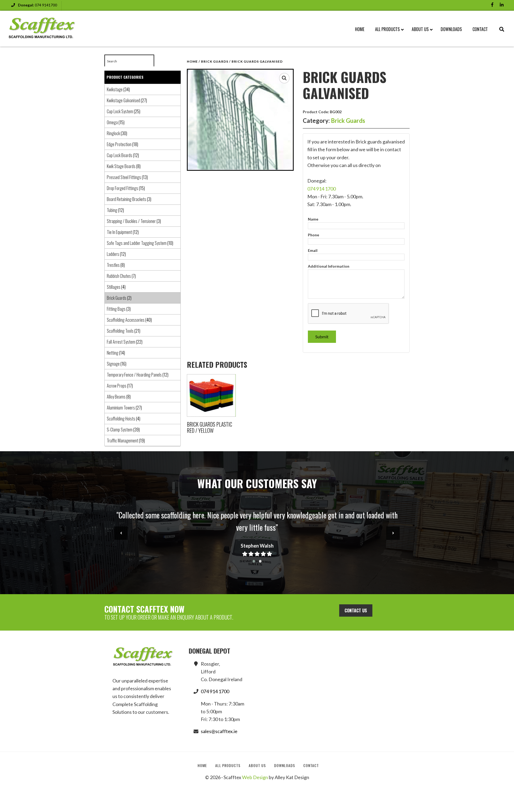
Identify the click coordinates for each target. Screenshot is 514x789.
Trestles (113, 265)
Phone (313, 235)
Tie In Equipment (119, 232)
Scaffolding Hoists (121, 418)
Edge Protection (119, 144)
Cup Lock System (120, 111)
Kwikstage (115, 89)
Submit (321, 336)
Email (313, 250)
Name (313, 219)
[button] (284, 78)
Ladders (113, 254)
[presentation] (121, 533)
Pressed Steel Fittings (124, 177)
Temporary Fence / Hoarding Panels (134, 374)
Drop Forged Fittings (122, 188)
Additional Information (328, 266)
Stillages (113, 287)
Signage (113, 364)
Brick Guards (214, 61)
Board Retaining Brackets (126, 199)
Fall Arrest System (121, 342)
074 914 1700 (321, 189)
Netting (112, 353)
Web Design (255, 777)
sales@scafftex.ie (219, 731)
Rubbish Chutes (119, 276)
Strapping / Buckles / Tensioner (131, 221)
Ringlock (113, 133)
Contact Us (356, 610)
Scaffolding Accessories (126, 320)
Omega (112, 122)
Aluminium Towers (121, 407)
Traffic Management (122, 440)
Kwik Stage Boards (121, 166)
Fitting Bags (116, 309)
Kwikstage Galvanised (123, 100)
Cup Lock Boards (119, 155)
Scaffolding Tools (120, 331)
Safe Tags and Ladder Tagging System (137, 243)
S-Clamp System (120, 429)
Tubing (112, 210)
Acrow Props (116, 385)
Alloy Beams (116, 396)
